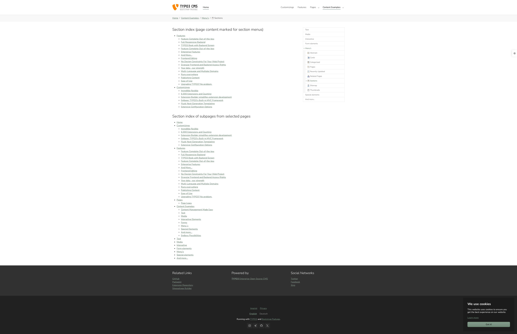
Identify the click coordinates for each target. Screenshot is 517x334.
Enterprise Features (190, 51)
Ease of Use (186, 80)
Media (184, 216)
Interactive (182, 245)
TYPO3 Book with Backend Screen (197, 45)
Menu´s (184, 225)
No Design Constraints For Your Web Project (202, 61)
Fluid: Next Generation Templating (198, 103)
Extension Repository (182, 285)
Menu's (180, 251)
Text (183, 212)
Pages (180, 199)
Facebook (295, 282)
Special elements (185, 254)
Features (181, 35)
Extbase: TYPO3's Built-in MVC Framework (202, 100)
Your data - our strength (192, 68)
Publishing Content (190, 77)
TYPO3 (253, 319)
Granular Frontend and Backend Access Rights (203, 64)
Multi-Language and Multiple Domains (199, 71)
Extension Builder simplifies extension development (206, 97)
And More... (186, 55)
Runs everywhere (189, 74)
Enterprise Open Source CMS (250, 278)
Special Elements (189, 229)
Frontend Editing (189, 58)
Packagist (176, 282)
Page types (186, 203)
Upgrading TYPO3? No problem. (196, 84)
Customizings (183, 87)
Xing (293, 285)
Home (180, 122)
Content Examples (185, 206)
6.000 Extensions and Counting (196, 93)
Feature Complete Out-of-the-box (197, 38)
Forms (184, 222)
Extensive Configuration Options (196, 106)
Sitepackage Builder (182, 288)
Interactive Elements (191, 219)
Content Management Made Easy (197, 209)
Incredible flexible (189, 90)
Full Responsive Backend (193, 42)
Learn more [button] (473, 317)
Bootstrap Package (271, 319)
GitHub (175, 278)
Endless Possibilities (191, 235)
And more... (186, 232)
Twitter (294, 278)
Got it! (489, 324)
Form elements (184, 248)
